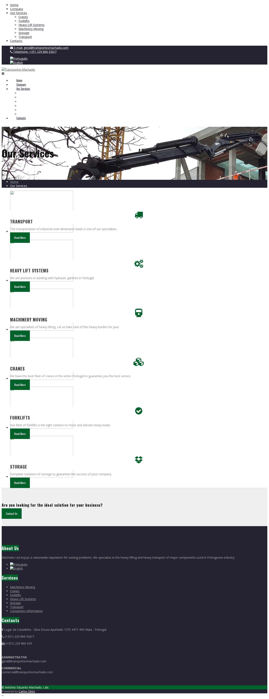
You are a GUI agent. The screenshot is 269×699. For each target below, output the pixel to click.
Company (16, 9)
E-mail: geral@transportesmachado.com (41, 48)
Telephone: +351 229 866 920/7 (34, 52)
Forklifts (23, 21)
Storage (23, 33)
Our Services (18, 13)
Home (14, 5)
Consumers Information (26, 611)
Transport (25, 37)
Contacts (16, 41)
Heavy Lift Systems (31, 25)
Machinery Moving (31, 29)
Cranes (23, 17)
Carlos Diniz (27, 691)
